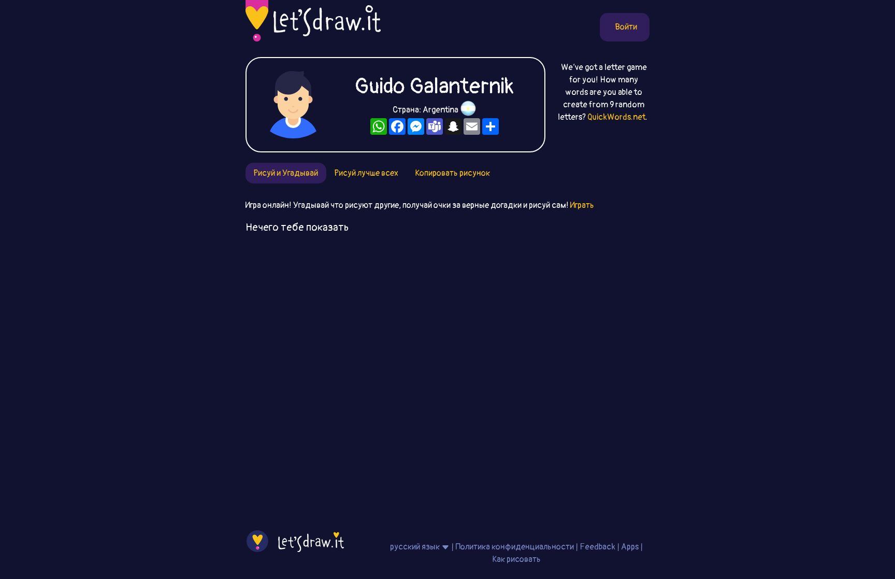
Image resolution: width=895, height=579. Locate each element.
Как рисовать (516, 559)
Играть (582, 205)
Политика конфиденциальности (514, 547)
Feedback (597, 547)
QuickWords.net (616, 117)
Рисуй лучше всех (366, 173)
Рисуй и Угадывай (286, 173)
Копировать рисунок (452, 173)
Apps (630, 547)
